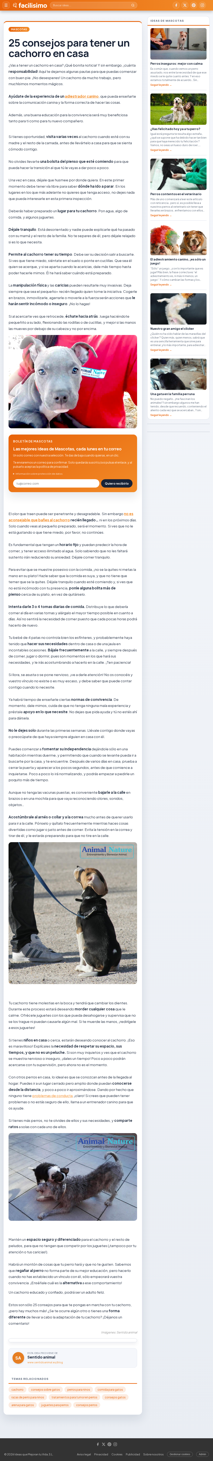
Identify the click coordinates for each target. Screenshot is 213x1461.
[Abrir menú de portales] (6, 5)
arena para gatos (22, 1405)
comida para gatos (110, 1389)
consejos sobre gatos (45, 1389)
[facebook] (176, 5)
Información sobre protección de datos (39, 473)
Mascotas (19, 29)
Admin (202, 1454)
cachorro (17, 1389)
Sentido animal (41, 1357)
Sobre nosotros (153, 1454)
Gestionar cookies (180, 1454)
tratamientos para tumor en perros (74, 1397)
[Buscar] (133, 5)
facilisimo (33, 5)
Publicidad (133, 1454)
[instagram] (202, 5)
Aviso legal (84, 1454)
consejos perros (86, 1405)
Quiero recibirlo (117, 483)
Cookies (117, 1454)
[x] (184, 5)
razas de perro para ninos (27, 1397)
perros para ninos (78, 1389)
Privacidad (101, 1454)
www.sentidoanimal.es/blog (45, 1362)
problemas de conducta (52, 1095)
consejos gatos (115, 1397)
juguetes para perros (55, 1405)
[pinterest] (193, 5)
